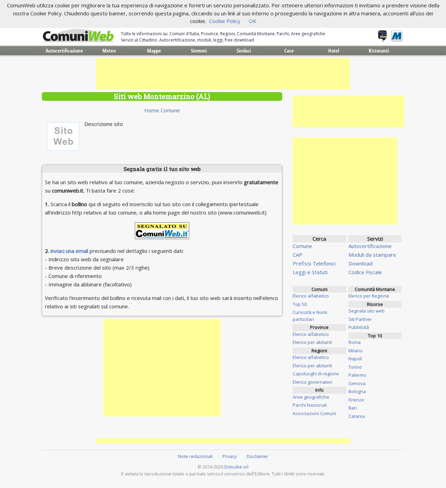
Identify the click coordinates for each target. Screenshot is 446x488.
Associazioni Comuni (314, 413)
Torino (355, 367)
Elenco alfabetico (311, 296)
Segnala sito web (366, 311)
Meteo (109, 50)
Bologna (357, 391)
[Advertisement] (223, 73)
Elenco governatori (312, 382)
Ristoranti (379, 50)
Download (360, 263)
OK (252, 20)
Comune (302, 245)
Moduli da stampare (372, 254)
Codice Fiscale (365, 272)
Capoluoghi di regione (316, 373)
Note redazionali (195, 456)
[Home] (78, 36)
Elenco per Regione (368, 296)
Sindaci (244, 50)
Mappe (154, 50)
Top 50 (300, 304)
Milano (355, 350)
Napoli (355, 358)
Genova (357, 383)
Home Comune (162, 110)
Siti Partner (360, 319)
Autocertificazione (64, 50)
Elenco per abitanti (312, 342)
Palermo (357, 375)
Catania (356, 416)
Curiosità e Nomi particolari (310, 315)
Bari (352, 408)
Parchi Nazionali (310, 405)
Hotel (333, 50)
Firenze (356, 400)
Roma (354, 342)
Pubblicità (358, 327)
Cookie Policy (224, 20)
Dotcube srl (236, 467)
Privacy (229, 456)
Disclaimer (257, 456)
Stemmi (199, 50)
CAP (297, 254)
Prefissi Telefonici (314, 263)
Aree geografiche (311, 397)
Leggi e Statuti (310, 272)
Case (289, 50)
